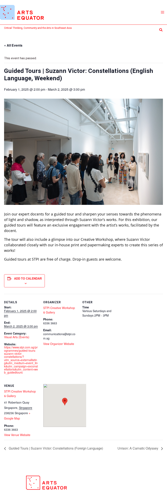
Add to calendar (28, 278)
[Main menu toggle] (162, 12)
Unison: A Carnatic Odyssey (138, 448)
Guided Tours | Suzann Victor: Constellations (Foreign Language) (55, 448)
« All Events (13, 45)
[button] (161, 29)
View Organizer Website (58, 344)
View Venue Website (17, 435)
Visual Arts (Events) (16, 337)
